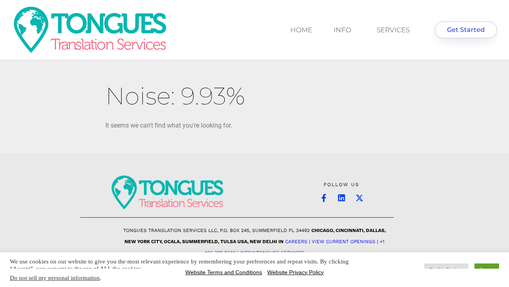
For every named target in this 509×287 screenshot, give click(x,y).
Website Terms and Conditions (223, 272)
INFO (342, 30)
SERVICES (393, 30)
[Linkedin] (342, 198)
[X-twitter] (359, 198)
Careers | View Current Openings (330, 241)
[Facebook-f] (324, 198)
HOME (301, 30)
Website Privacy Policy (295, 272)
